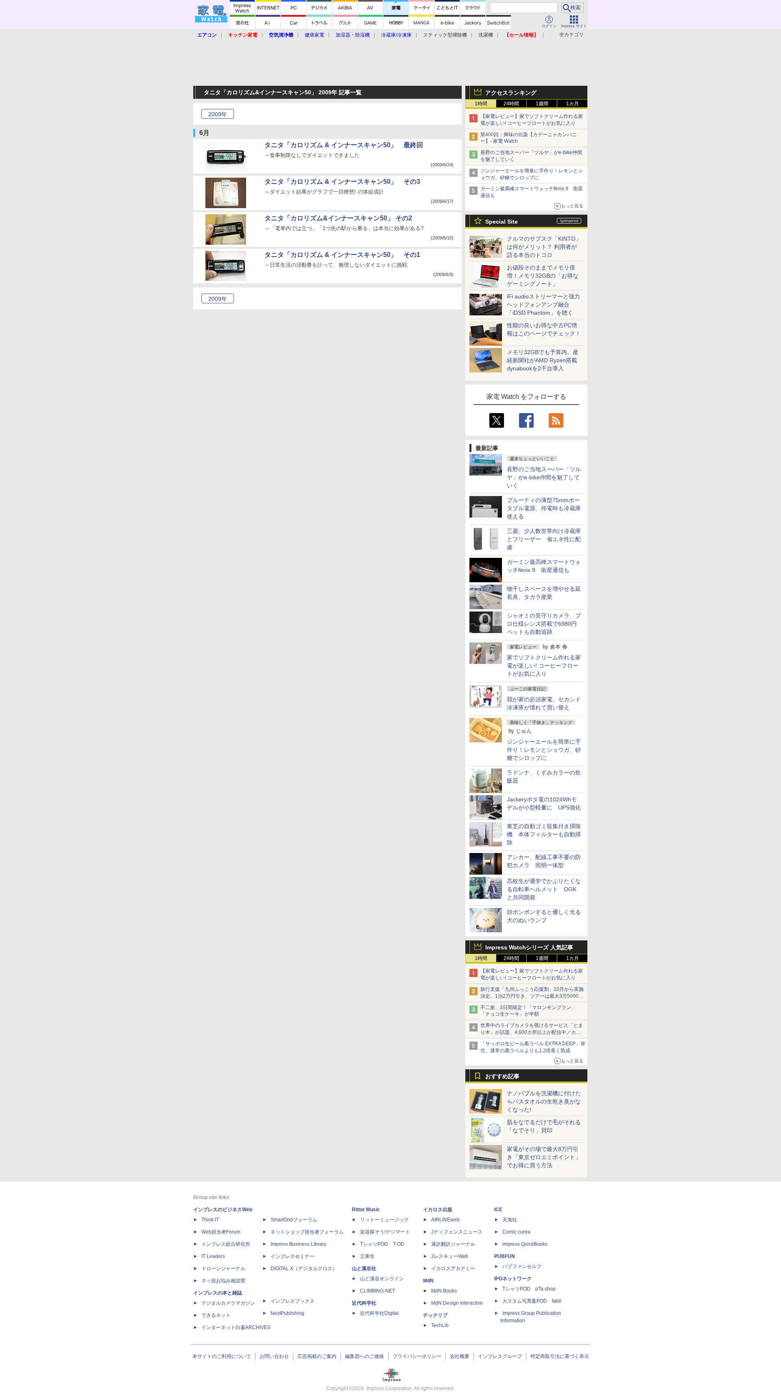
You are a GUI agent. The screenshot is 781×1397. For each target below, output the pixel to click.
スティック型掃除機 (445, 35)
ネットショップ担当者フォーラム (307, 1232)
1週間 (542, 104)
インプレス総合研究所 (225, 1244)
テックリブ (435, 1315)
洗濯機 (485, 35)
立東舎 (367, 1256)
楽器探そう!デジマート (385, 1232)
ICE (498, 1209)
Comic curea (516, 1232)
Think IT (210, 1220)
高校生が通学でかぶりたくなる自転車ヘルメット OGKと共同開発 (544, 889)
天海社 (509, 1220)
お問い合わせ (274, 1356)
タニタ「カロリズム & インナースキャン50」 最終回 (343, 144)
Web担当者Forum (220, 1232)
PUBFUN (504, 1256)
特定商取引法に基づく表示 (559, 1356)
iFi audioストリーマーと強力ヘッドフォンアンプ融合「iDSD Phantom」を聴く (543, 304)
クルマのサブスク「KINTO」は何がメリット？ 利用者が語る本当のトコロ (544, 246)
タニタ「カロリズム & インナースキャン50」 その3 (342, 181)
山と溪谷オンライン (382, 1279)
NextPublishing (287, 1313)
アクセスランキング (511, 92)
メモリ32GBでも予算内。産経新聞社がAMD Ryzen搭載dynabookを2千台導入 (542, 360)
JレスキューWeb (449, 1256)
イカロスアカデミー (453, 1268)
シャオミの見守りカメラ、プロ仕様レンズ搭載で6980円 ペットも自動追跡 (544, 623)
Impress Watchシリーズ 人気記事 (529, 947)
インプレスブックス (292, 1301)
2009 (217, 114)
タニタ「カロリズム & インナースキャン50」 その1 (342, 254)
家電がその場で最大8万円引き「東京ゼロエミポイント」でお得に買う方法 (544, 1157)
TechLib (440, 1325)
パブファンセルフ (521, 1266)
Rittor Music (366, 1209)
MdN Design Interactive (457, 1303)
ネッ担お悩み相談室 (223, 1281)
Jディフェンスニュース (456, 1232)
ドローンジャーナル (223, 1268)
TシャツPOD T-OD (382, 1244)
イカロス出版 (437, 1209)
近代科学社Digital (379, 1313)
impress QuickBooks (525, 1244)
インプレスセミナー (292, 1256)
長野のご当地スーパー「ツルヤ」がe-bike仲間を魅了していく (544, 477)
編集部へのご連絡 (364, 1356)
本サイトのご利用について (221, 1356)
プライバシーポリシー (417, 1356)
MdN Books (444, 1291)
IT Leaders (213, 1256)
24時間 (511, 104)
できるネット (216, 1315)
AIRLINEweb (445, 1220)
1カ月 (572, 104)
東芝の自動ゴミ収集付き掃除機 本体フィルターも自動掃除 (544, 834)
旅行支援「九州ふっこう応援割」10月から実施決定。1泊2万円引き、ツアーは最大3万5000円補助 (532, 996)
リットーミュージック (384, 1220)
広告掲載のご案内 (316, 1356)
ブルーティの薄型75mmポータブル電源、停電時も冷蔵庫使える (544, 508)
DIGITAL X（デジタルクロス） (304, 1268)
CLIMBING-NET (377, 1291)
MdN (428, 1281)
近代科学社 (364, 1303)
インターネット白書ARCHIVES (236, 1327)
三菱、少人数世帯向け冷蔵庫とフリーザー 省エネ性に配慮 (544, 539)
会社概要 (459, 1356)
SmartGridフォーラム (294, 1220)
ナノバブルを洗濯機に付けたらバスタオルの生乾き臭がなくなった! (544, 1101)
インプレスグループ (500, 1356)
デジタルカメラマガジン (228, 1303)
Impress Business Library (298, 1244)
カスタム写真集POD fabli (531, 1301)
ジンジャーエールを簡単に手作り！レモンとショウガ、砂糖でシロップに (544, 749)
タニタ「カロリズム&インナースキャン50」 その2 (338, 218)
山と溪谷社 (364, 1268)
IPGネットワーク (513, 1279)
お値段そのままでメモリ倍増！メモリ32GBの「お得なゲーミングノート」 (542, 275)
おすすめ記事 (502, 1076)
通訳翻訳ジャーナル (453, 1244)
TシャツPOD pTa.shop (529, 1289)
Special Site (501, 221)
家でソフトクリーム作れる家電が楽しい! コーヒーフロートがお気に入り (544, 665)
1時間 (481, 104)
